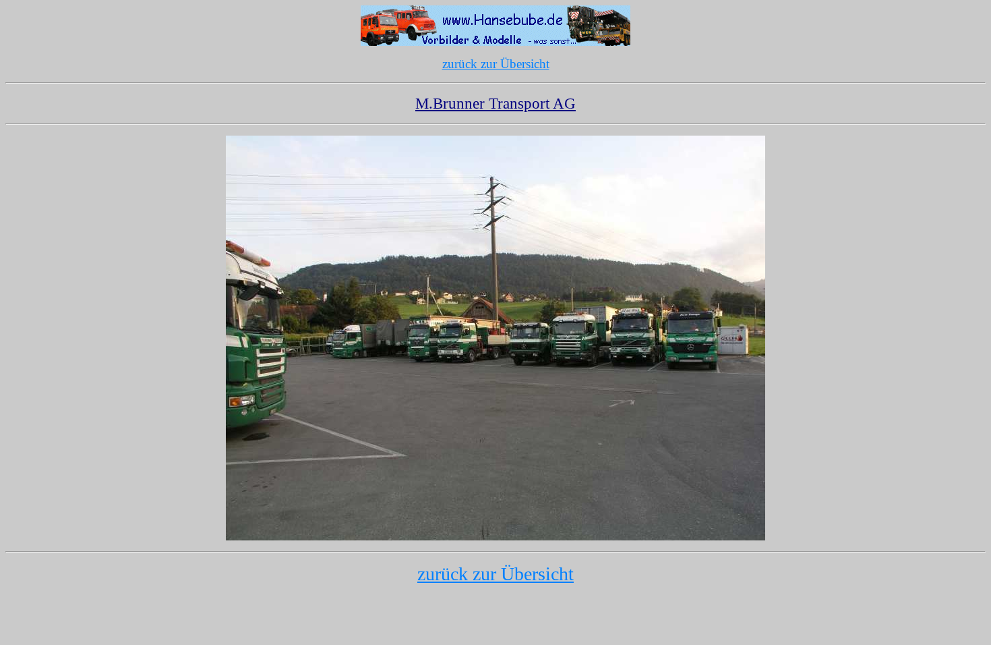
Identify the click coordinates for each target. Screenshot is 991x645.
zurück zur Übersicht (495, 64)
